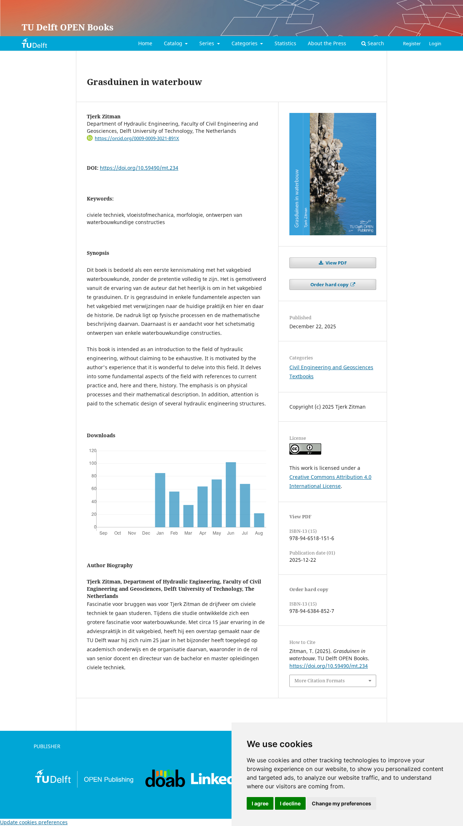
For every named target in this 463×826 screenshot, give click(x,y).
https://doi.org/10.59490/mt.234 (139, 167)
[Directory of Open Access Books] (165, 786)
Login (435, 43)
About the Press (327, 43)
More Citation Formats (319, 680)
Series (207, 43)
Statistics (285, 43)
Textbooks (301, 376)
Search (375, 43)
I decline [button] (290, 803)
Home (145, 43)
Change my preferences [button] (341, 803)
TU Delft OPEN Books (68, 27)
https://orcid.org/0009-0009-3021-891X (137, 138)
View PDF (335, 263)
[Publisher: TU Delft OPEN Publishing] (84, 786)
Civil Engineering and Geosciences (331, 367)
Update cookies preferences (34, 822)
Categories (245, 43)
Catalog (174, 43)
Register (412, 43)
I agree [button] (260, 803)
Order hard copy (329, 284)
